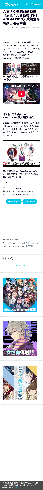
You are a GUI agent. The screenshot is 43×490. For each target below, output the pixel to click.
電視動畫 (29, 246)
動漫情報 (9, 239)
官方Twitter (30, 201)
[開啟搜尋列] (27, 4)
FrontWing (10, 243)
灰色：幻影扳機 (23, 243)
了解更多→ (16, 487)
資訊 (17, 239)
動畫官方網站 (13, 201)
